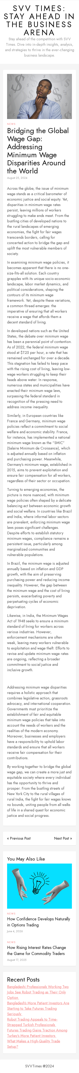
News (11, 124)
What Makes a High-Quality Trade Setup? (33, 1044)
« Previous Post (19, 838)
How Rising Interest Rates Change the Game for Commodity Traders (36, 951)
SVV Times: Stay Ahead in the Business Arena (39, 20)
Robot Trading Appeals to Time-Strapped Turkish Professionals (32, 1022)
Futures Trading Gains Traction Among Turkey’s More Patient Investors (37, 1033)
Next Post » (63, 838)
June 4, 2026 (15, 931)
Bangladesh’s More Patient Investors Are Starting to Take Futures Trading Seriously (38, 1008)
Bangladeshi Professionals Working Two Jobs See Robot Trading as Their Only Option (38, 992)
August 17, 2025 (17, 960)
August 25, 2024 (17, 178)
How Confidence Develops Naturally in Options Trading (38, 922)
